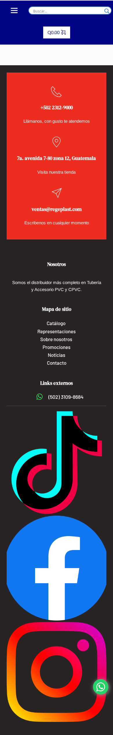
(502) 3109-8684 (65, 397)
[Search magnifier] (107, 11)
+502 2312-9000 (57, 107)
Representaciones (56, 331)
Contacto (56, 363)
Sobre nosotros (56, 339)
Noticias (56, 355)
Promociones (56, 347)
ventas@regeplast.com (57, 209)
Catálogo (56, 323)
